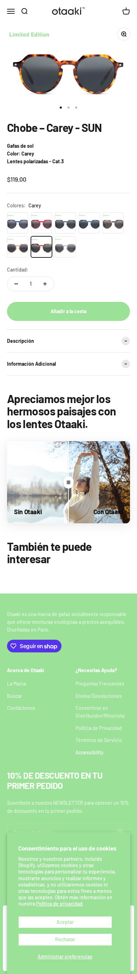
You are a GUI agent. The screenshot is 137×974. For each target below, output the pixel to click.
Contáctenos (21, 708)
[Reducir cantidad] (16, 284)
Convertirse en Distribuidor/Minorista (100, 712)
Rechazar (65, 939)
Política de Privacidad (99, 728)
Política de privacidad (59, 904)
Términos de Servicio (99, 740)
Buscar (14, 696)
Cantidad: (17, 270)
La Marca (16, 684)
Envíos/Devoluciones (99, 696)
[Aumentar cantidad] (45, 284)
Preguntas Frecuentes (100, 684)
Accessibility (90, 752)
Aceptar (65, 922)
